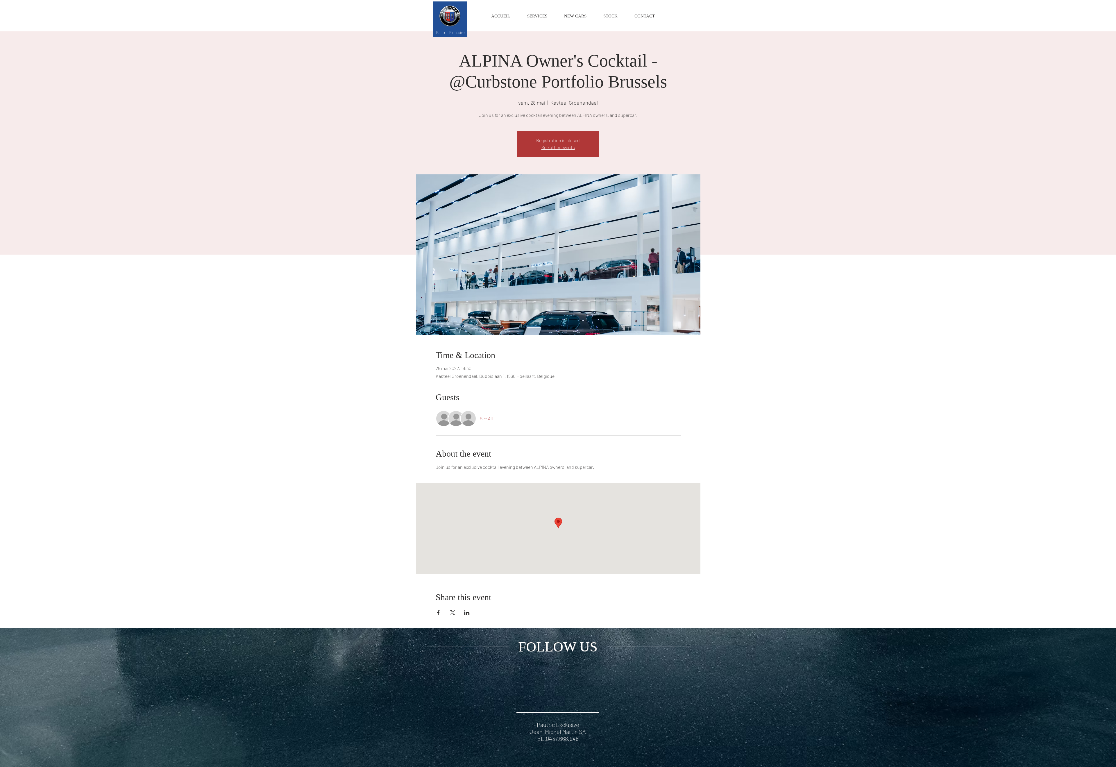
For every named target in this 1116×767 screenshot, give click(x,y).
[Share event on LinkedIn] (467, 612)
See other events (558, 147)
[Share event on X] (452, 612)
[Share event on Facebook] (438, 612)
